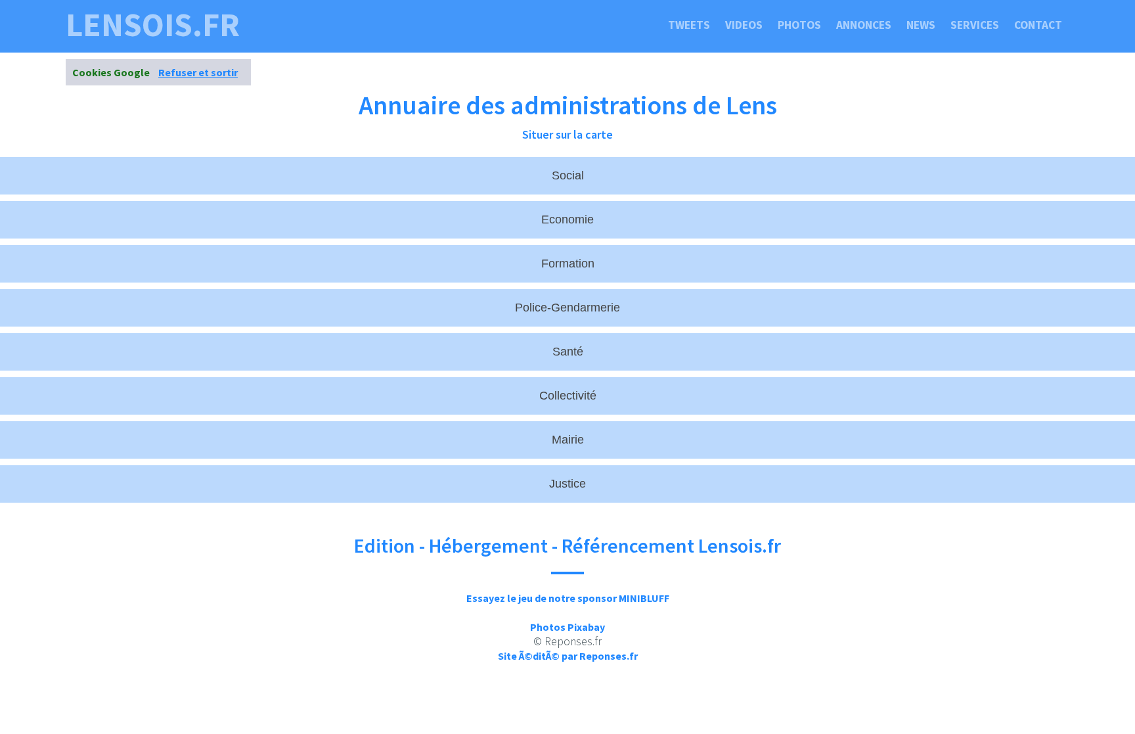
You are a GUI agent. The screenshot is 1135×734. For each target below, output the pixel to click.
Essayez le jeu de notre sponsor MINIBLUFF (567, 598)
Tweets (689, 25)
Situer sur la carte (567, 134)
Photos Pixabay (567, 626)
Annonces (863, 25)
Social (568, 175)
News (920, 25)
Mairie (568, 439)
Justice (567, 483)
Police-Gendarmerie (567, 307)
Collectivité (567, 395)
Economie (567, 219)
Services (974, 25)
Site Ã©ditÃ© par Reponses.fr (568, 655)
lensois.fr (153, 25)
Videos (744, 25)
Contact (1038, 25)
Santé (567, 351)
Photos (799, 25)
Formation (567, 263)
